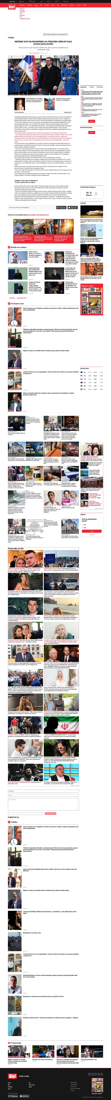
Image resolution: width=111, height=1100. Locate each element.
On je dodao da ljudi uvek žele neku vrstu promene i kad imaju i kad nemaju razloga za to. (40, 133)
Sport (53, 5)
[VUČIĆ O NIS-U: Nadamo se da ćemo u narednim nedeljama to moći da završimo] (18, 257)
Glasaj (91, 531)
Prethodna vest (19, 112)
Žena (30, 1087)
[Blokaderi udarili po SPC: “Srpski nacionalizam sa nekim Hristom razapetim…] (15, 1026)
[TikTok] (95, 1074)
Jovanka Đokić (35, 53)
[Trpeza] (49, 1)
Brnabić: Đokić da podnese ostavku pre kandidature (63, 99)
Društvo (22, 8)
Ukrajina (22, 11)
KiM (21, 17)
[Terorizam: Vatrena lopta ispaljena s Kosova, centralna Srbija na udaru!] (91, 301)
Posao (72, 1090)
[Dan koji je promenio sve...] (92, 1051)
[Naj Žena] (41, 1)
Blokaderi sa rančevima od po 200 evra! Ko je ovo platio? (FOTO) (43, 996)
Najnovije (22, 5)
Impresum (73, 1086)
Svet (21, 13)
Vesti (36, 5)
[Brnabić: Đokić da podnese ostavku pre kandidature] (49, 104)
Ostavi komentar (50, 813)
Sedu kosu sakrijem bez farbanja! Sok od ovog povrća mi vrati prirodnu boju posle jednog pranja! (68, 1061)
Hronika (47, 5)
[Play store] (61, 207)
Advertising (74, 1084)
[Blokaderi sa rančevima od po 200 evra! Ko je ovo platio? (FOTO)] (15, 1005)
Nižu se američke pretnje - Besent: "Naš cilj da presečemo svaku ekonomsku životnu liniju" (92, 99)
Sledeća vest (68, 112)
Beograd (22, 15)
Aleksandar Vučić (21, 298)
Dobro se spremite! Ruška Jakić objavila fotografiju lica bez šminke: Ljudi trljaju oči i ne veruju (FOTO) (90, 260)
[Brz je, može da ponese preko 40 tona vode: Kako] (91, 211)
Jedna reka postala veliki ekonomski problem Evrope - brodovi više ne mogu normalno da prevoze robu (92, 93)
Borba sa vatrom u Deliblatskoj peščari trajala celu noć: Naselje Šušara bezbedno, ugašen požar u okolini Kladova (91, 240)
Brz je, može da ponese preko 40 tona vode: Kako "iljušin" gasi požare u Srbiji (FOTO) (91, 221)
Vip (58, 5)
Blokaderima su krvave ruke (32, 933)
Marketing (73, 1082)
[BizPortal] (22, 1)
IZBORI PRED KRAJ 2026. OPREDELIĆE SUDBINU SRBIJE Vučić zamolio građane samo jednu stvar (35, 271)
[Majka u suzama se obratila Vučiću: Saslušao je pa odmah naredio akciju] (15, 899)
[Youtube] (98, 1074)
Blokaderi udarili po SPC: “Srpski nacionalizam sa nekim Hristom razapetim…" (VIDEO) (50, 1018)
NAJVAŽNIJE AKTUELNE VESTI (38, 215)
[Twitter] (101, 1074)
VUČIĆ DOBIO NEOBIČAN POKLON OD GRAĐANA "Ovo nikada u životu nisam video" (71, 286)
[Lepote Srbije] (32, 1)
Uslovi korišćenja (75, 1088)
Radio (84, 5)
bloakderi (12, 298)
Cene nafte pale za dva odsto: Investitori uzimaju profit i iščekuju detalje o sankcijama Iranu (91, 115)
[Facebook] (89, 1074)
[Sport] (57, 1)
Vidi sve (92, 121)
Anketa (82, 514)
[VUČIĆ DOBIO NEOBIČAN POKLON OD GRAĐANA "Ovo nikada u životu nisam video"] (54, 288)
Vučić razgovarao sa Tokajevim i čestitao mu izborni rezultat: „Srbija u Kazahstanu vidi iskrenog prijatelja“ (91, 105)
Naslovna (29, 5)
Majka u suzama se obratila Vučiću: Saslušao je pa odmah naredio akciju (46, 350)
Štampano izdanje (25, 18)
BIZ (41, 5)
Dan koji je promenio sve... (89, 1059)
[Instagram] (92, 1074)
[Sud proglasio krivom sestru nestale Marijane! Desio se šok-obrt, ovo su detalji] (91, 269)
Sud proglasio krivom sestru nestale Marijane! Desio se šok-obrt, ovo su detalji (91, 278)
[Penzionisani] (66, 1)
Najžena (72, 5)
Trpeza (79, 5)
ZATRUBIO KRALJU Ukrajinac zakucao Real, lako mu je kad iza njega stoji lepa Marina (34, 100)
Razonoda (64, 5)
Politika (22, 10)
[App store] (73, 207)
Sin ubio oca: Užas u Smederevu (42, 1059)
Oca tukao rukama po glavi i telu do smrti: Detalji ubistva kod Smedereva (91, 110)
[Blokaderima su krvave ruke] (15, 941)
